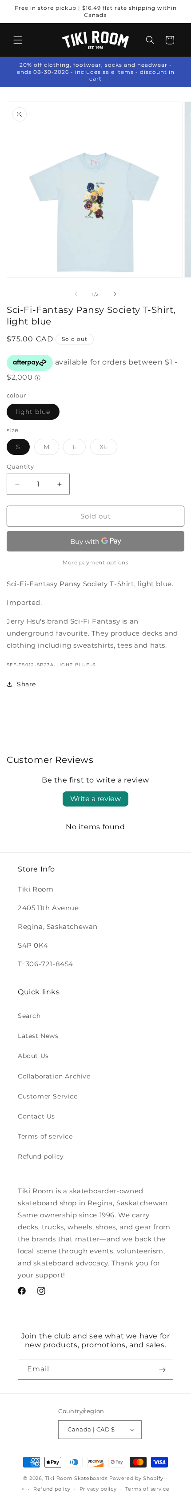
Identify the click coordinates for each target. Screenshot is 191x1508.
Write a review (95, 799)
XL (108, 448)
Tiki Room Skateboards (76, 1478)
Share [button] (26, 684)
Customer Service (48, 1096)
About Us (33, 1056)
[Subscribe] (162, 1369)
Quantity (20, 466)
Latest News (38, 1036)
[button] (18, 40)
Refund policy (41, 1156)
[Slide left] (76, 294)
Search (29, 1016)
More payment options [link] (95, 562)
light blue (38, 413)
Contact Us (36, 1116)
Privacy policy (98, 1489)
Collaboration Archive (54, 1076)
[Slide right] (115, 294)
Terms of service (45, 1136)
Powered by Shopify (136, 1478)
